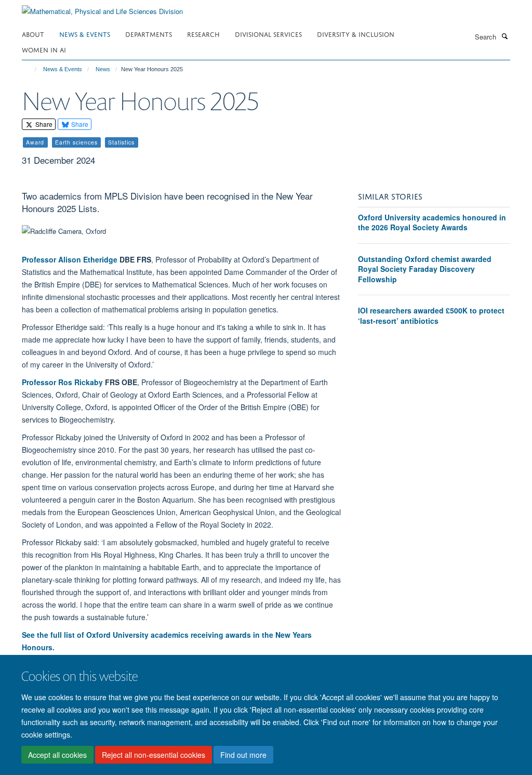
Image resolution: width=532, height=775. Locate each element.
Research (203, 33)
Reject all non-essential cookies (153, 755)
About (33, 33)
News (103, 69)
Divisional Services (268, 33)
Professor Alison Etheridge (69, 259)
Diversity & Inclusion (355, 33)
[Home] (31, 69)
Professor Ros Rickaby (62, 382)
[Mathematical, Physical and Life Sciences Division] (102, 7)
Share (43, 124)
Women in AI (44, 49)
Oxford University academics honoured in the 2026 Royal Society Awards (432, 222)
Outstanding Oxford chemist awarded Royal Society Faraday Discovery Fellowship (424, 269)
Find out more (243, 755)
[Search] (504, 36)
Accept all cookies (57, 755)
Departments (148, 33)
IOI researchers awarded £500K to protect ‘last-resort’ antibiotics (431, 315)
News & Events (84, 33)
